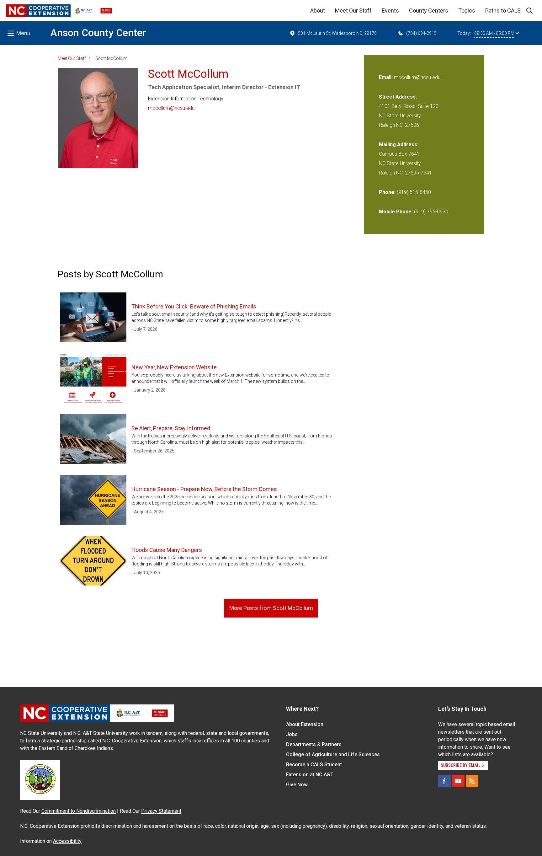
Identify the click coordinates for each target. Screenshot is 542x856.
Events (390, 10)
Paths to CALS (503, 10)
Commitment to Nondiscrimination (78, 811)
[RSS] (472, 781)
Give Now (297, 785)
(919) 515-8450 (414, 192)
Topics (466, 10)
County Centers (428, 10)
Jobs (292, 734)
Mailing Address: (398, 144)
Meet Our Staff (353, 10)
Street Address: (398, 97)
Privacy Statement (161, 811)
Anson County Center (98, 33)
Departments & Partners (314, 744)
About (317, 10)
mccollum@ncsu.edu (171, 108)
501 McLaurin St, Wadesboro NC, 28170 (337, 33)
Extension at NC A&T (309, 775)
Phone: (387, 192)
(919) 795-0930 (431, 212)
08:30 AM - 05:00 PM (494, 33)
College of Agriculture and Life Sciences (333, 754)
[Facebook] (444, 781)
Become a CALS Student (314, 765)
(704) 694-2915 (421, 33)
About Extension (304, 724)
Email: (386, 77)
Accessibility (67, 841)
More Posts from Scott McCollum (271, 608)
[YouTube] (458, 781)
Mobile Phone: (396, 212)
